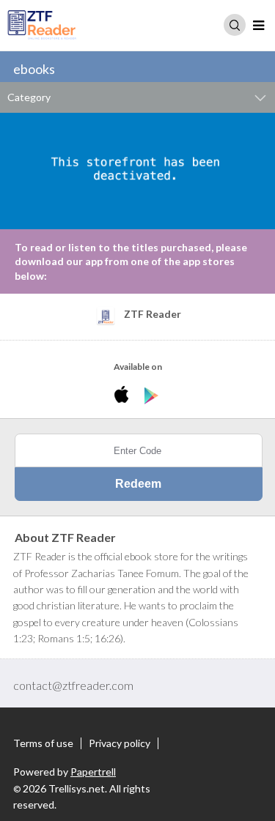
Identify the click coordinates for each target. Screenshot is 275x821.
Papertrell (93, 771)
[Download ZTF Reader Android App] (151, 396)
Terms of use (43, 743)
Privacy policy (119, 743)
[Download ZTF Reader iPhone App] (124, 396)
